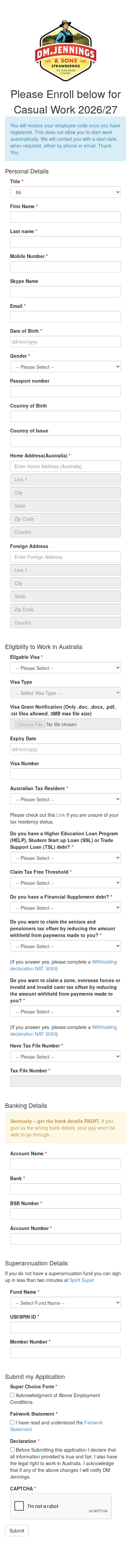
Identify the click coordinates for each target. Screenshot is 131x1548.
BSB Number (24, 1203)
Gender (18, 355)
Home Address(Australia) (39, 455)
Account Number (29, 1228)
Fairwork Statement (32, 1413)
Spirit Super (82, 1280)
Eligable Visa (25, 656)
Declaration (23, 1441)
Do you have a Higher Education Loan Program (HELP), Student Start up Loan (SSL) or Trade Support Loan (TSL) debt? (64, 840)
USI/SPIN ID (23, 1316)
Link (60, 814)
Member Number (28, 1341)
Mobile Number (27, 256)
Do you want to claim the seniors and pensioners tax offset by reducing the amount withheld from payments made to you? (62, 928)
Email (16, 305)
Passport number (29, 380)
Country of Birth (28, 405)
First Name (22, 206)
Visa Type (21, 681)
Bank (16, 1178)
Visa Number (24, 763)
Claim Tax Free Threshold (39, 871)
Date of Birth (24, 330)
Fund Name (23, 1291)
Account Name (27, 1153)
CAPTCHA (21, 1488)
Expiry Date (23, 738)
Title (15, 181)
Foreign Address (29, 546)
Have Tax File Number (35, 1045)
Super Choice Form (32, 1386)
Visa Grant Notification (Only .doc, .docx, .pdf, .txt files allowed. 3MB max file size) (63, 710)
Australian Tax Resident (37, 788)
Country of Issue (29, 430)
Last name (22, 231)
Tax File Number (28, 1070)
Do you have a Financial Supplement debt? (59, 896)
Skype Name (24, 281)
